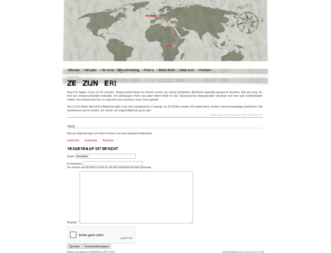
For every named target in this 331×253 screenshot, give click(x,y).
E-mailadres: (75, 163)
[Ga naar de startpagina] (165, 30)
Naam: (71, 156)
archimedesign (249, 252)
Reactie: (73, 222)
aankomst (73, 140)
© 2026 (261, 252)
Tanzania (107, 140)
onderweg (90, 140)
